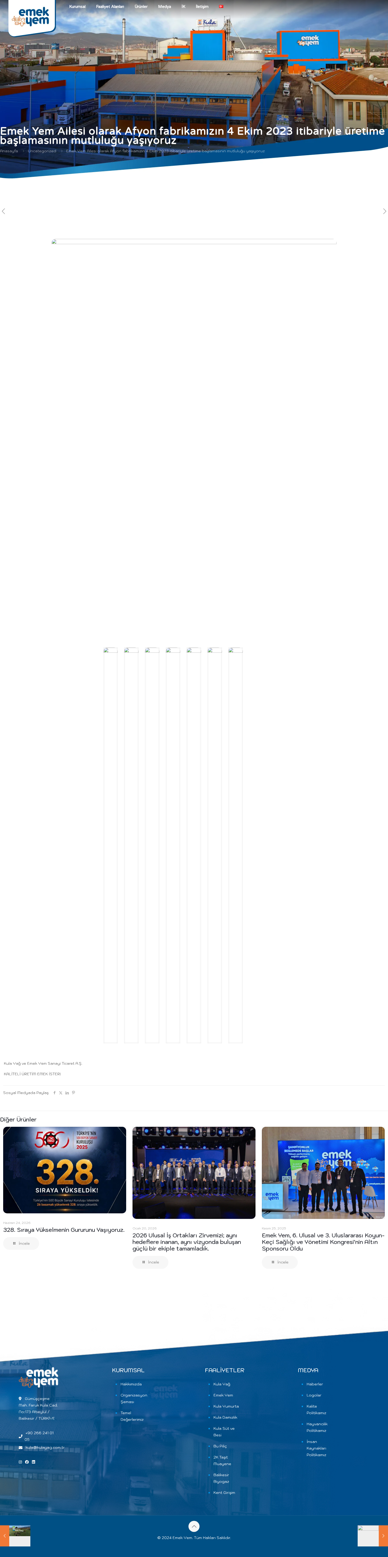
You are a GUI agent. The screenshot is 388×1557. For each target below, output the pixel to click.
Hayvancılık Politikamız (317, 1427)
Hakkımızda (131, 1384)
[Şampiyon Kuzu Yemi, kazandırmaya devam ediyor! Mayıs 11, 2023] (15, 1535)
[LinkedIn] (33, 1462)
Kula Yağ (222, 1384)
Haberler (315, 1384)
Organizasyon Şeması (134, 1398)
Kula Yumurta (226, 1406)
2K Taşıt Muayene (222, 1460)
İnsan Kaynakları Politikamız (316, 1448)
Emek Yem (223, 1395)
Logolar (314, 1395)
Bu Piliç (220, 1446)
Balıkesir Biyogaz (221, 1478)
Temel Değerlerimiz (132, 1416)
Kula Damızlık (225, 1417)
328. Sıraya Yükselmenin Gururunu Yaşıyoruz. (64, 1229)
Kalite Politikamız (316, 1409)
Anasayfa (9, 151)
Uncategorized (42, 151)
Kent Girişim (224, 1492)
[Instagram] (21, 1462)
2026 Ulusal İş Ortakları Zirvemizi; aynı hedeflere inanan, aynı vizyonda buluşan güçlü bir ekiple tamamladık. (187, 1242)
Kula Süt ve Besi (224, 1431)
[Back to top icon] (194, 1526)
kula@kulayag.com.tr (45, 1447)
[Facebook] (27, 1462)
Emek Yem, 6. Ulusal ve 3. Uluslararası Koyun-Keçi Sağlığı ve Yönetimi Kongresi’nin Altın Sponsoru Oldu (323, 1242)
